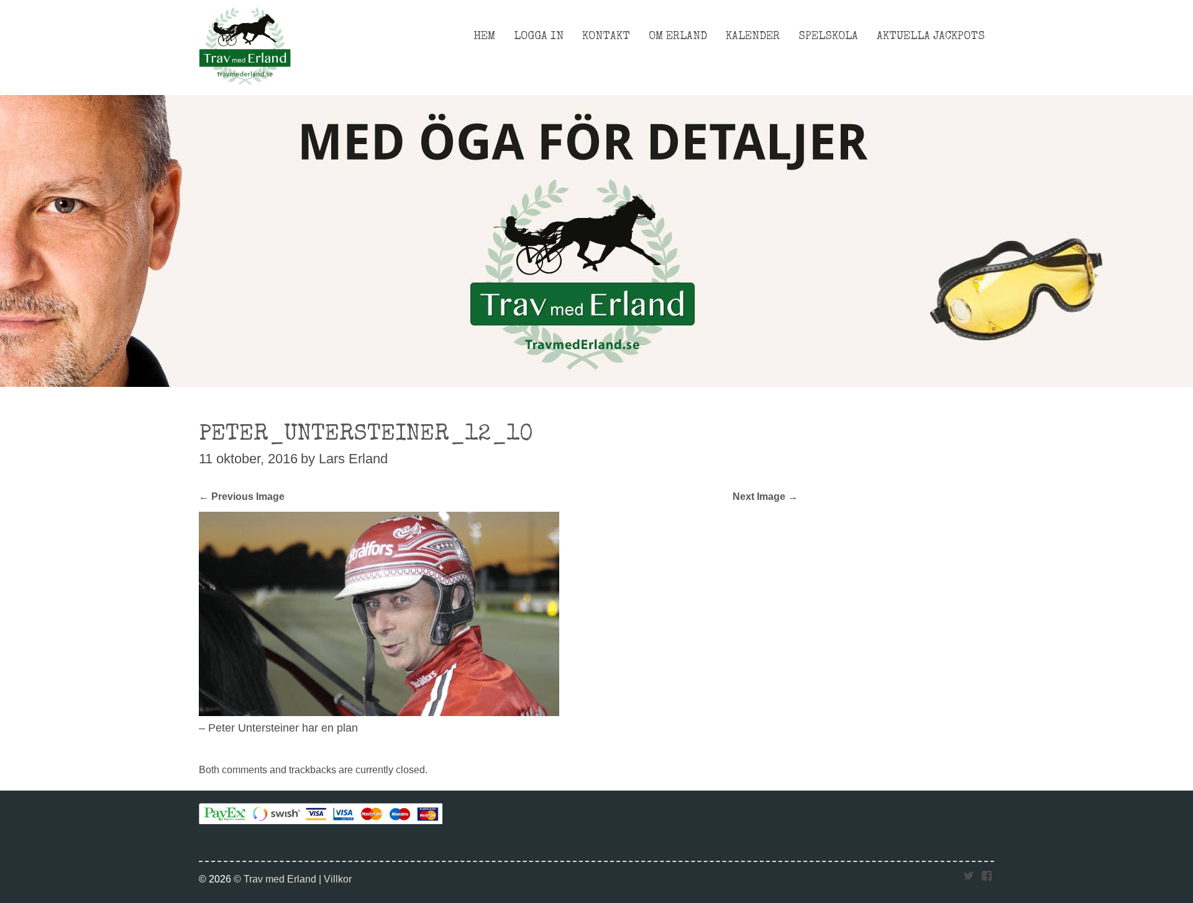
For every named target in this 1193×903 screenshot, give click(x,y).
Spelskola (828, 36)
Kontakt (606, 36)
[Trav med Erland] (245, 88)
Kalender (753, 36)
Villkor (338, 878)
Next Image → (765, 496)
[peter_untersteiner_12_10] (379, 712)
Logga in (539, 36)
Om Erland (678, 36)
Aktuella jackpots (931, 36)
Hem (484, 36)
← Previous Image (242, 496)
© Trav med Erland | (279, 878)
